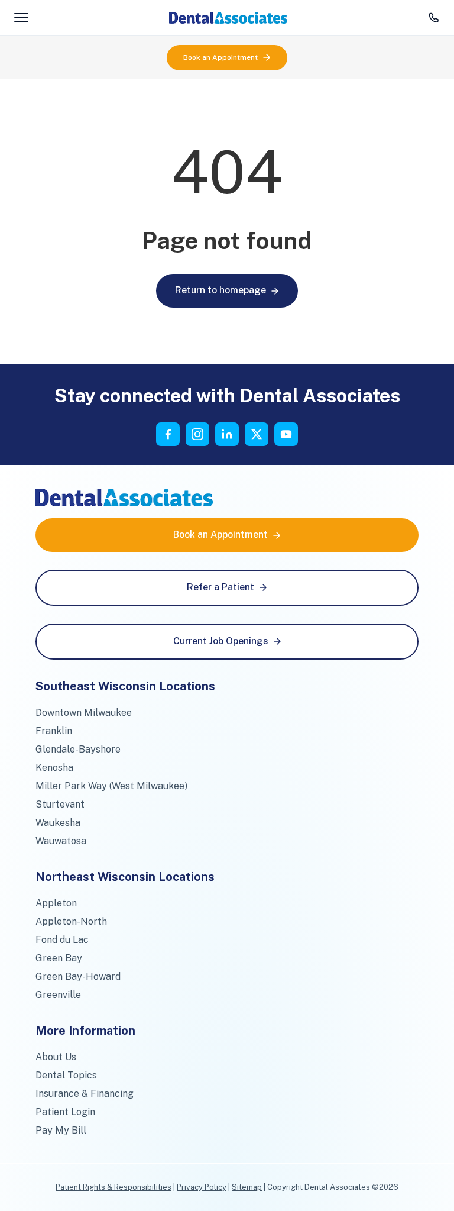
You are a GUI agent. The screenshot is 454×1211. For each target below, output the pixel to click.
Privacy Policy (201, 1187)
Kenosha (54, 767)
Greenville (58, 994)
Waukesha (57, 822)
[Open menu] (21, 18)
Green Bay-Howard (78, 976)
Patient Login (65, 1112)
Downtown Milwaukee (83, 712)
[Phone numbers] (434, 17)
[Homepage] (228, 18)
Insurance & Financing (84, 1093)
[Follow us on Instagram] (197, 434)
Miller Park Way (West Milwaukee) (111, 786)
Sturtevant (60, 804)
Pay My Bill (60, 1130)
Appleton (56, 903)
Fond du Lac (62, 939)
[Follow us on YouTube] (286, 434)
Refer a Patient (220, 587)
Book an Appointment (220, 57)
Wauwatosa (60, 841)
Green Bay (58, 958)
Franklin (53, 731)
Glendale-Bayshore (78, 749)
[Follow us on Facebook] (168, 434)
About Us (55, 1057)
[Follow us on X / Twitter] (256, 434)
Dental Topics (66, 1075)
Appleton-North (71, 921)
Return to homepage (220, 290)
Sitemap (247, 1187)
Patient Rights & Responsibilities (113, 1187)
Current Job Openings (220, 641)
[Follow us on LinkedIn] (227, 434)
